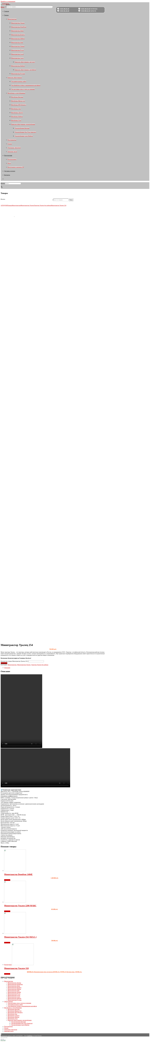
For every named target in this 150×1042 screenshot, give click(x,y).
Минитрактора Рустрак (18, 73)
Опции (10, 144)
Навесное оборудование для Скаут (25, 62)
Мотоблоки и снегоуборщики (16, 93)
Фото (9, 163)
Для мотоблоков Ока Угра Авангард (25, 132)
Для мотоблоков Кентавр (22, 128)
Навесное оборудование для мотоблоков (23, 124)
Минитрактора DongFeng (18, 27)
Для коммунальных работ (18, 81)
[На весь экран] (5, 1037)
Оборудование (8, 1001)
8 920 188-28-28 (64, 9)
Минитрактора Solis (17, 42)
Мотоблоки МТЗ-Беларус (18, 105)
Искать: (3, 199)
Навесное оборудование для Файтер (25, 69)
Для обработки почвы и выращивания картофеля (25, 85)
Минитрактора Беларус (18, 34)
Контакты (7, 175)
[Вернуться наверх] (1, 1034)
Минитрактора (12, 19)
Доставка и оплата (9, 171)
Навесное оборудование (15, 77)
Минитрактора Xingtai (17, 46)
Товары (6, 15)
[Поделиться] (3, 1037)
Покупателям (8, 155)
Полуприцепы (12, 140)
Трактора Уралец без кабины (39, 664)
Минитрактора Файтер (18, 66)
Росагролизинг (12, 159)
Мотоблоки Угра (16, 120)
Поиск (71, 200)
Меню (2, 7)
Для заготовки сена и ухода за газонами (23, 89)
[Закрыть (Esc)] (1, 1037)
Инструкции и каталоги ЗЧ (16, 167)
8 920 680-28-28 (85, 11)
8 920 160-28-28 (85, 9)
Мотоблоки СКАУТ (17, 112)
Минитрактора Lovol (17, 54)
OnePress (29, 1035)
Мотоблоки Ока (16, 108)
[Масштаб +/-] (6, 1037)
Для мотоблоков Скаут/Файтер (24, 136)
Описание (7, 667)
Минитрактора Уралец (17, 23)
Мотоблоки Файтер (17, 116)
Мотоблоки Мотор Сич (18, 101)
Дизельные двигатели (14, 147)
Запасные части (12, 151)
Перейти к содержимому (8, 1)
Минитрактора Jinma (17, 31)
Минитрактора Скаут (17, 58)
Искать (3, 183)
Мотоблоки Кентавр (17, 97)
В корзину (4, 663)
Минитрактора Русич (17, 50)
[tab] (54, 668)
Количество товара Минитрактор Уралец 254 (14, 661)
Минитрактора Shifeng (17, 38)
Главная (6, 11)
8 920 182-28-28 (64, 11)
